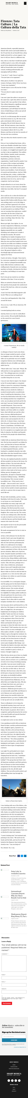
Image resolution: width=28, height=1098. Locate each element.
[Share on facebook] (18, 856)
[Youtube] (16, 1080)
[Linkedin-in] (19, 1080)
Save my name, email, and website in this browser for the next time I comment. (13, 998)
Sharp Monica (12, 3)
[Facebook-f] (12, 1080)
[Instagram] (9, 1080)
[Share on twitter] (22, 856)
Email (4, 981)
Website (4, 988)
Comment (5, 954)
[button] (25, 3)
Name (4, 974)
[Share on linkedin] (25, 856)
